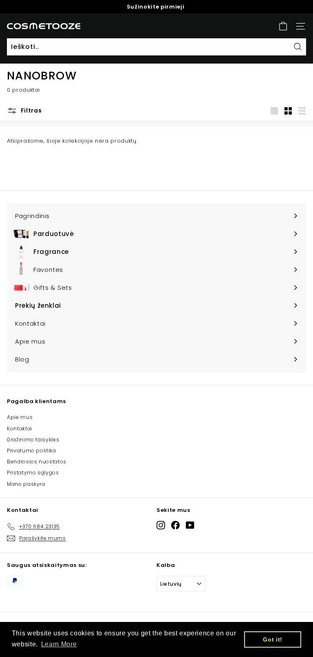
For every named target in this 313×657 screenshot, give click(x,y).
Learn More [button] (59, 644)
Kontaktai (19, 428)
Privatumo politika (31, 450)
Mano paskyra (26, 484)
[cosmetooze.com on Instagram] (160, 525)
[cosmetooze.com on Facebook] (175, 525)
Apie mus (20, 417)
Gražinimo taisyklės (33, 439)
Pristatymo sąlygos (33, 472)
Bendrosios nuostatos (36, 461)
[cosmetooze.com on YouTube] (190, 525)
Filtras (30, 110)
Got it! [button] (272, 639)
